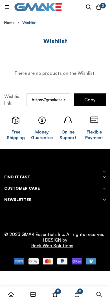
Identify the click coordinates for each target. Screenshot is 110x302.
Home (9, 22)
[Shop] (33, 294)
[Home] (11, 294)
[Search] (88, 7)
